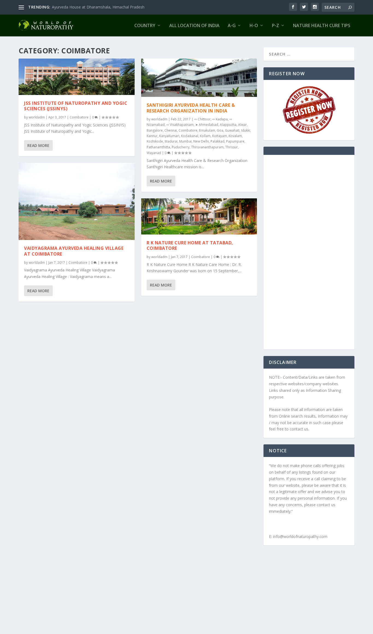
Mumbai (185, 141)
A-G (232, 25)
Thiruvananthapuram (207, 147)
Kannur (152, 136)
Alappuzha (228, 124)
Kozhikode (155, 141)
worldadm (37, 117)
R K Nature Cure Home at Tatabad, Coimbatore (190, 245)
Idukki (245, 130)
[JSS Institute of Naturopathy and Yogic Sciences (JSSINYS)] (77, 77)
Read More (38, 145)
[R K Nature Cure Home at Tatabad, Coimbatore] (199, 216)
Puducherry (181, 147)
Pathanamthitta (158, 147)
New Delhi (201, 141)
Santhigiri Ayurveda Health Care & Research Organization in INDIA (191, 108)
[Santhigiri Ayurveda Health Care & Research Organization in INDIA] (199, 78)
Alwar (242, 124)
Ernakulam (207, 130)
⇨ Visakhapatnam (180, 124)
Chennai (170, 130)
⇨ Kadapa (220, 119)
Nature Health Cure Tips (321, 25)
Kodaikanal (189, 136)
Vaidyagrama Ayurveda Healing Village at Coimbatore (73, 251)
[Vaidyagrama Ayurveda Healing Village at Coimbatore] (77, 201)
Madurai (171, 141)
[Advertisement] (309, 255)
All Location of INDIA (194, 25)
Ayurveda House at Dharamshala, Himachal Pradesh (98, 7)
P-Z (275, 25)
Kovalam (235, 136)
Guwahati (232, 130)
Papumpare (235, 141)
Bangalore (155, 130)
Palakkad (217, 141)
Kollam (205, 136)
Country (144, 25)
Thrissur (231, 147)
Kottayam (219, 136)
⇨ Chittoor (202, 119)
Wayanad (154, 152)
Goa (220, 130)
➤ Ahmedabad (206, 124)
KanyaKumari (169, 136)
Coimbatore (79, 117)
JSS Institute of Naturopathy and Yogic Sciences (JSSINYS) (75, 106)
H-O (254, 25)
